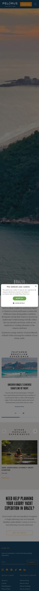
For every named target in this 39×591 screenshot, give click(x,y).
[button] (19, 303)
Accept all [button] (19, 298)
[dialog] (19, 295)
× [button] (35, 286)
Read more (26, 294)
